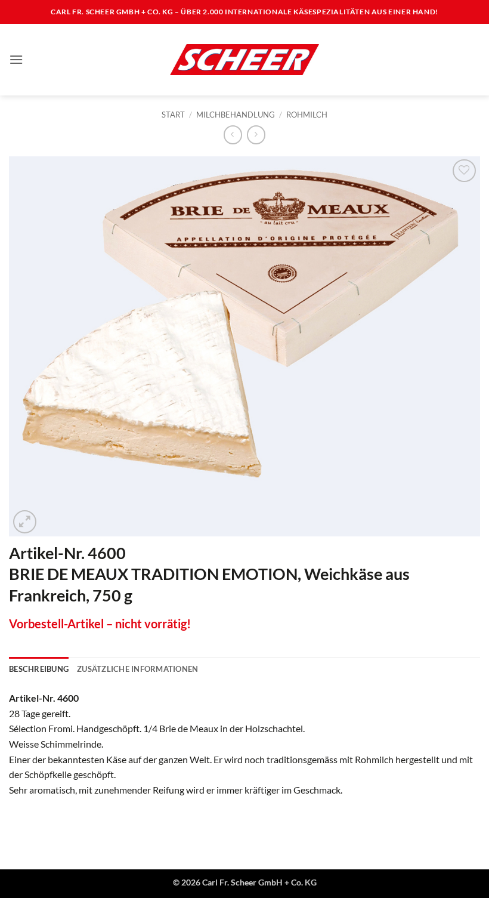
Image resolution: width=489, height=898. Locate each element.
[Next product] (233, 134)
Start (173, 114)
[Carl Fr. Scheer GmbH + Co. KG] (244, 59)
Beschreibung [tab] (39, 669)
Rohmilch (306, 114)
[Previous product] (256, 134)
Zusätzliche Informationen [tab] (137, 669)
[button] (16, 59)
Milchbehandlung (235, 114)
